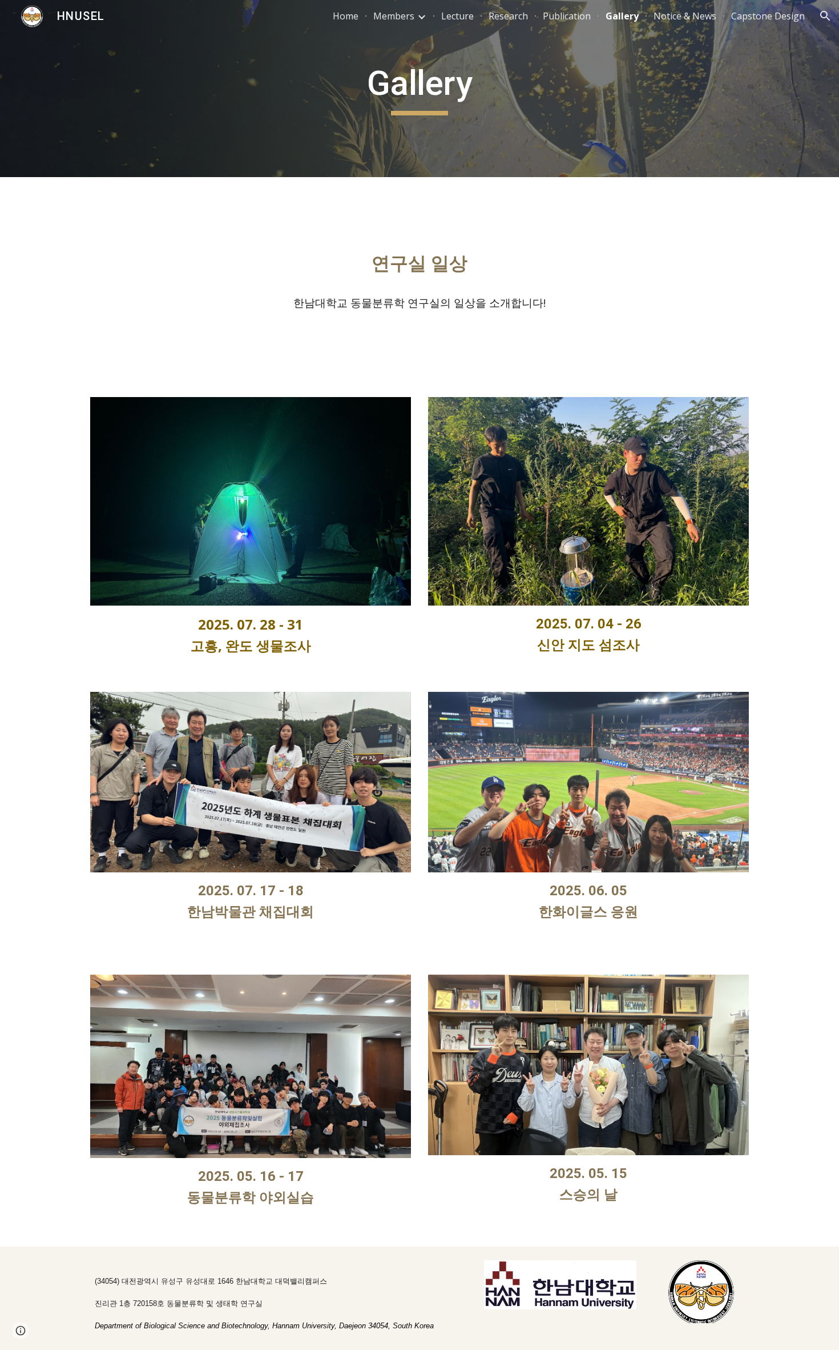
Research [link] (508, 16)
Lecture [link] (457, 16)
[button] (825, 16)
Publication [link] (567, 16)
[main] (419, 88)
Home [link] (345, 16)
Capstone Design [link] (768, 16)
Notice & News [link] (685, 16)
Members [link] (393, 16)
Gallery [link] (622, 16)
